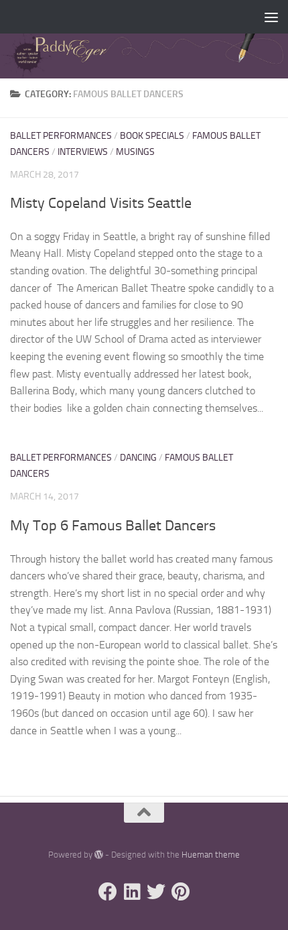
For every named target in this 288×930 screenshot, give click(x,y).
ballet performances (61, 135)
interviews (83, 152)
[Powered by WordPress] (98, 854)
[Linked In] (132, 891)
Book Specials (152, 135)
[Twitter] (156, 891)
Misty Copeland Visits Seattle (101, 203)
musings (135, 152)
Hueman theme (211, 855)
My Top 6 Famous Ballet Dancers (113, 525)
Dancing (138, 457)
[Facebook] (107, 891)
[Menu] (271, 17)
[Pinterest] (180, 891)
